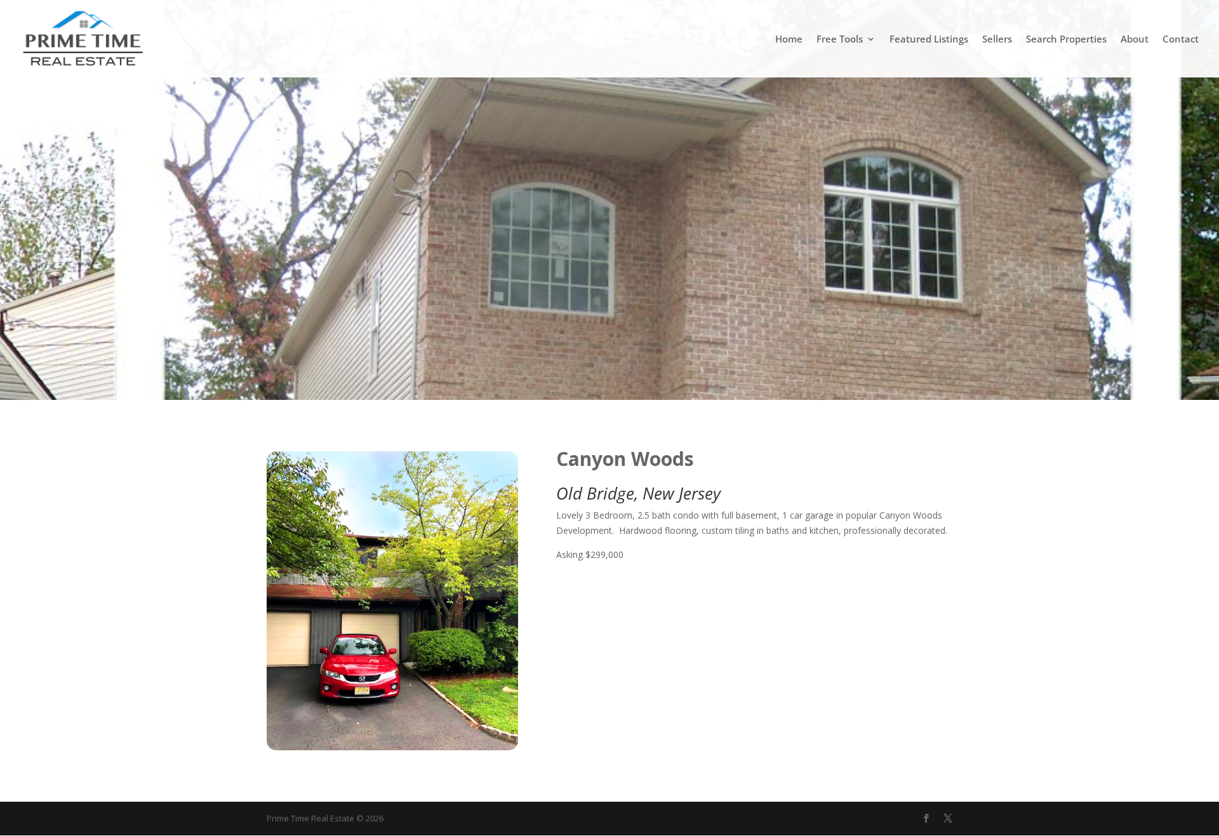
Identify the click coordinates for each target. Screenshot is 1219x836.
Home (789, 39)
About (1135, 39)
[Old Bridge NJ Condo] (392, 747)
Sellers (997, 39)
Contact (1180, 39)
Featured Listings (928, 39)
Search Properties (1066, 39)
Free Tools (839, 39)
